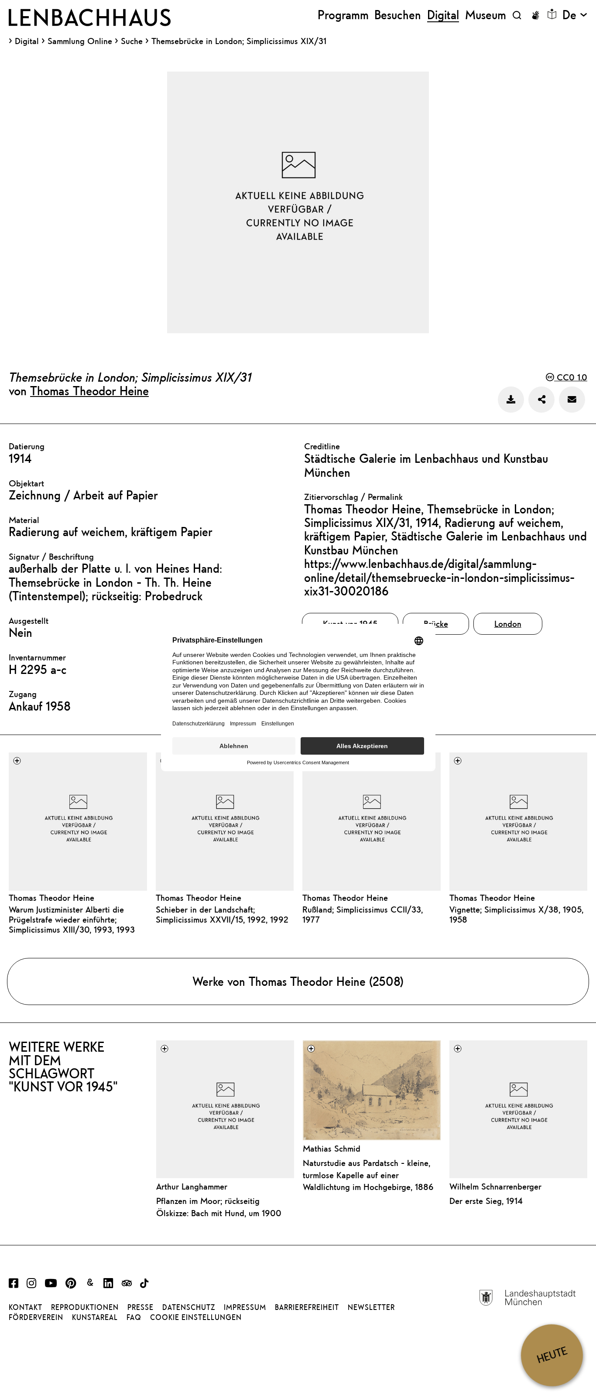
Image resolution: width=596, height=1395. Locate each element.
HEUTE (552, 1355)
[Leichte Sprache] (552, 14)
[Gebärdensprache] (535, 15)
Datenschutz (188, 1307)
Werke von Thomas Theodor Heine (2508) (298, 981)
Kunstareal (95, 1317)
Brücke (436, 623)
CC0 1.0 (570, 377)
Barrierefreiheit (307, 1307)
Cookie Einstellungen (196, 1317)
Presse (140, 1307)
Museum (485, 15)
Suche (132, 40)
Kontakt (25, 1307)
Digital (27, 41)
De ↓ (574, 15)
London (507, 623)
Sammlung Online (80, 41)
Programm (343, 15)
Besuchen (397, 15)
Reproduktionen (85, 1307)
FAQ (134, 1317)
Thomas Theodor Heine (89, 390)
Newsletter (371, 1307)
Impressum (245, 1307)
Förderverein (36, 1317)
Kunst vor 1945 (350, 623)
